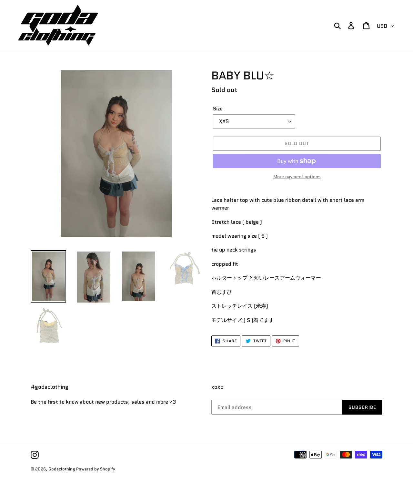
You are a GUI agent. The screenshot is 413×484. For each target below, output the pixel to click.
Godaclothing (61, 469)
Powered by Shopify (95, 469)
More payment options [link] (297, 176)
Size (218, 108)
